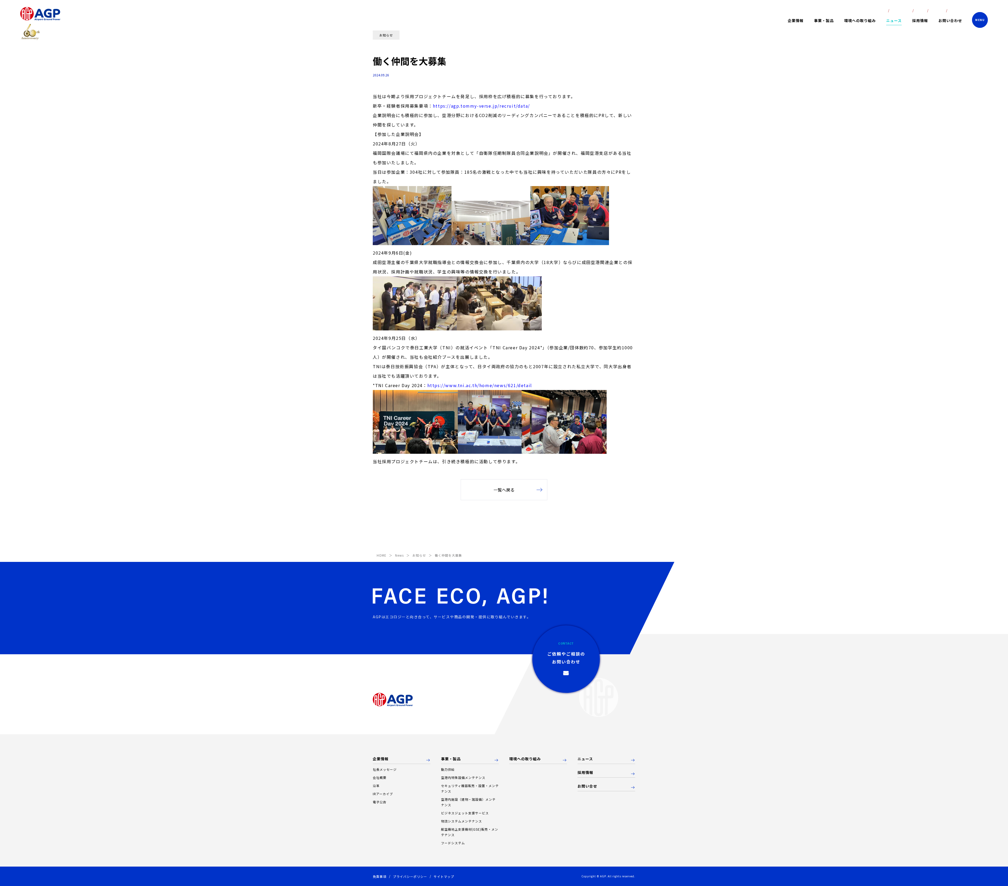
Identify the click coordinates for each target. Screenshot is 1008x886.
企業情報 (380, 759)
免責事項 (379, 876)
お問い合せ (587, 786)
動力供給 (448, 769)
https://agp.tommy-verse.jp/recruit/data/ (481, 106)
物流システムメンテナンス (461, 821)
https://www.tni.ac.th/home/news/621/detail (479, 385)
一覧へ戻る (504, 490)
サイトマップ (444, 876)
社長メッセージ (385, 769)
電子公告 (379, 802)
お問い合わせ (950, 20)
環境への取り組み (860, 20)
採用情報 (920, 20)
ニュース (894, 20)
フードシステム (453, 843)
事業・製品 (451, 759)
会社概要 (379, 777)
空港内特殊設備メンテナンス (463, 777)
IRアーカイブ (383, 794)
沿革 (376, 785)
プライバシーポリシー (410, 876)
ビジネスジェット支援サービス (465, 813)
